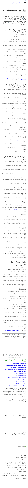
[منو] (25, 3)
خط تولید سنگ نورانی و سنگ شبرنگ (18, 367)
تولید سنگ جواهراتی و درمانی (20, 371)
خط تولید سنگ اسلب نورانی (20, 381)
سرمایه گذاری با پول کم (16, 209)
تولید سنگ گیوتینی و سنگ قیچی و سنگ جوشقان (16, 365)
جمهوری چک (17, 140)
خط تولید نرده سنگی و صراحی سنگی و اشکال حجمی (15, 369)
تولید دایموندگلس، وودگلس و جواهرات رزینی (17, 377)
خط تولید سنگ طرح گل (21, 379)
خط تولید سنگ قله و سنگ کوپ (20, 373)
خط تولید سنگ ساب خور (21, 375)
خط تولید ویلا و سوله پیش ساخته (19, 363)
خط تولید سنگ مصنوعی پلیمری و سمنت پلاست (16, 385)
